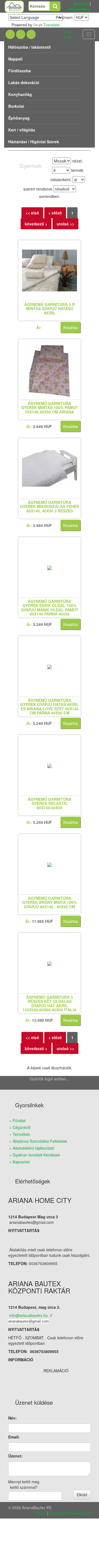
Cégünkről (22, 1127)
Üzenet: (15, 1456)
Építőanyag (19, 118)
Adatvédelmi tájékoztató (33, 1148)
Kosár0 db (69, 34)
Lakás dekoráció (23, 82)
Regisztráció (79, 9)
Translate (51, 24)
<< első (32, 213)
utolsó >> (65, 224)
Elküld (82, 1494)
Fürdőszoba (19, 70)
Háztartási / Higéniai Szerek (33, 141)
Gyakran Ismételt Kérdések (36, 1155)
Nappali (15, 59)
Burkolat (16, 106)
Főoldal (19, 1120)
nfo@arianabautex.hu (29, 1315)
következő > (36, 224)
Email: (14, 1437)
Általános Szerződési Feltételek (40, 1141)
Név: (12, 1418)
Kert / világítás (21, 129)
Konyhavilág (20, 94)
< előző (55, 213)
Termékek (21, 1134)
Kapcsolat (21, 1161)
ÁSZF (41, 1513)
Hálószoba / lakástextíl (29, 47)
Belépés (81, 3)
